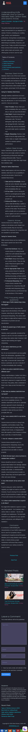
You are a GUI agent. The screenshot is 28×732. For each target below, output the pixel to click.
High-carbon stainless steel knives (11, 712)
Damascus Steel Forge (7, 716)
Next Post (14, 560)
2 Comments (7, 585)
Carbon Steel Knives (8, 63)
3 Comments (7, 603)
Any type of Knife (18, 21)
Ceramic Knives (7, 65)
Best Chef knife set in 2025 (14, 584)
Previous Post (14, 555)
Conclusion (6, 69)
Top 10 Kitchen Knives (12, 601)
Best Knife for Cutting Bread (9, 710)
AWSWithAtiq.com (14, 726)
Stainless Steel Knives (9, 61)
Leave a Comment (6, 21)
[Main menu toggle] (25, 3)
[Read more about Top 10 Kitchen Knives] (14, 595)
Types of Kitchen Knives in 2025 (10, 708)
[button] (24, 728)
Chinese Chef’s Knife (7, 714)
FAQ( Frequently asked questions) (12, 67)
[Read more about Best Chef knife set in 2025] (14, 577)
